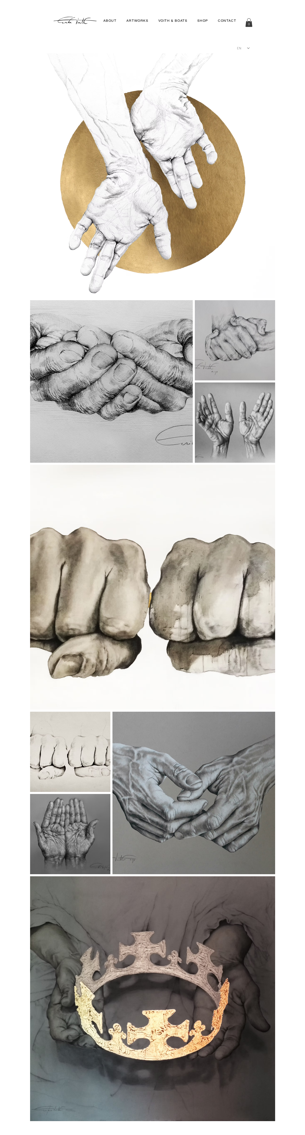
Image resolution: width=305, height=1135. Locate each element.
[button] (202, 21)
